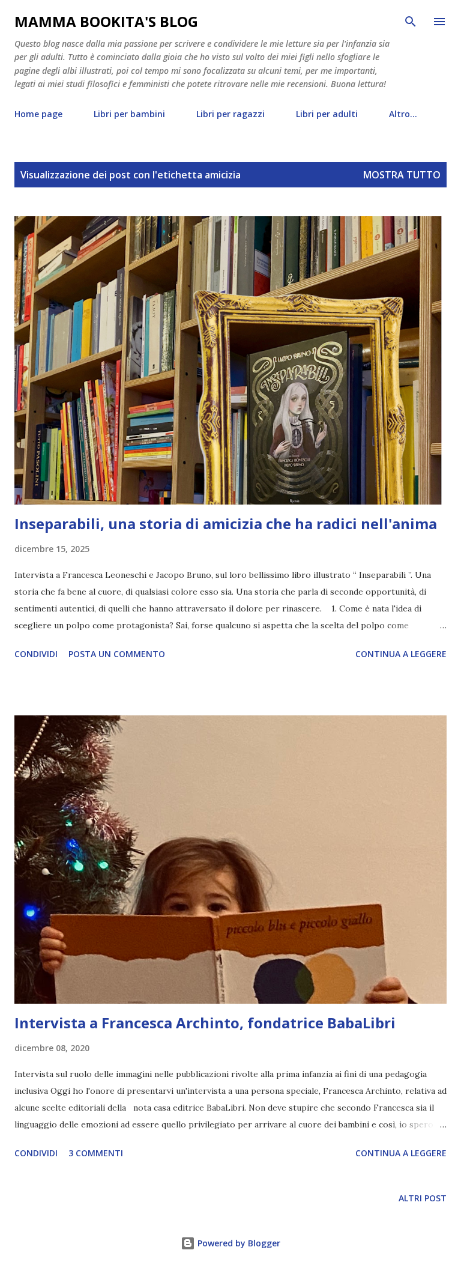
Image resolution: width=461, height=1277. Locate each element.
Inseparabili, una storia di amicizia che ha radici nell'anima (225, 523)
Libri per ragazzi (230, 114)
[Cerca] (410, 21)
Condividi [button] (36, 654)
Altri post (423, 1198)
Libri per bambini (129, 114)
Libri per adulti (327, 114)
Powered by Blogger (237, 1243)
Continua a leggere (401, 654)
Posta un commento (116, 654)
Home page (38, 114)
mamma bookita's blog (106, 21)
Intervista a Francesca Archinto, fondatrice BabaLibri (205, 1023)
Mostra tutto (402, 174)
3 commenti (95, 1153)
